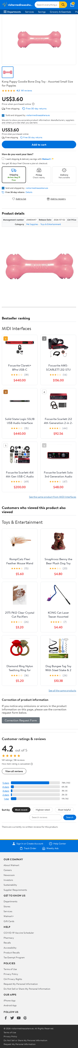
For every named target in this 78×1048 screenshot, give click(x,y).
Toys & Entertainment (50, 224)
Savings (42, 11)
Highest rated (43, 809)
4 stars (5, 787)
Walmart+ (9, 916)
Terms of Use (10, 969)
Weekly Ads (52, 848)
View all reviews (14, 771)
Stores (7, 906)
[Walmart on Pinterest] (25, 1018)
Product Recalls (12, 952)
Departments (14, 11)
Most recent (21, 809)
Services (29, 11)
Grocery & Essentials (60, 11)
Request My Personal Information (21, 983)
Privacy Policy (11, 974)
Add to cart (39, 144)
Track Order (30, 848)
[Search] (63, 4)
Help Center (59, 843)
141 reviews (26, 90)
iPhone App (9, 1000)
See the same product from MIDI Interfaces (52, 497)
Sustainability (10, 884)
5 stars (6, 783)
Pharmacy (9, 937)
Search (69, 817)
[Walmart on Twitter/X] (12, 1018)
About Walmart (11, 865)
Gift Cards (9, 921)
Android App (10, 1005)
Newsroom (9, 875)
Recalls (7, 942)
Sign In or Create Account (30, 843)
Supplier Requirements (15, 889)
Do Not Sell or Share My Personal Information (27, 988)
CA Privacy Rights (13, 979)
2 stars (6, 794)
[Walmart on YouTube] (19, 1018)
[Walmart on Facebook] (6, 1018)
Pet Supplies (32, 224)
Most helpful (64, 809)
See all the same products (62, 690)
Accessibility (10, 947)
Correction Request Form (21, 720)
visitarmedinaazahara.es (38, 115)
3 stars (6, 790)
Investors (8, 880)
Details (29, 192)
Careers (8, 870)
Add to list (21, 198)
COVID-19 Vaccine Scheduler (19, 932)
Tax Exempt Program (14, 957)
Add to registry (58, 198)
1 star (6, 798)
